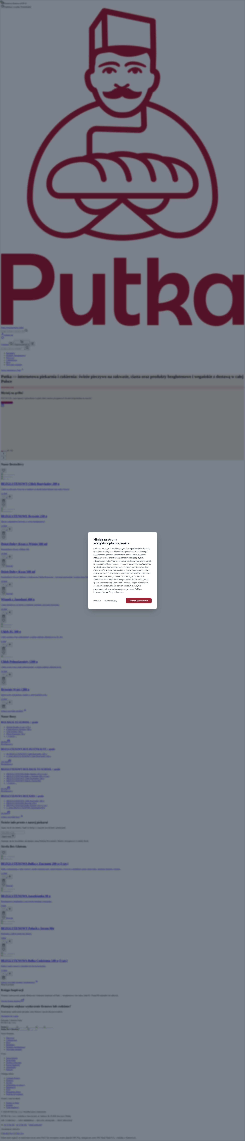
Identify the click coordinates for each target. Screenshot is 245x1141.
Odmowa (97, 600)
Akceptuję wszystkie (139, 600)
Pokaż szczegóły (110, 600)
